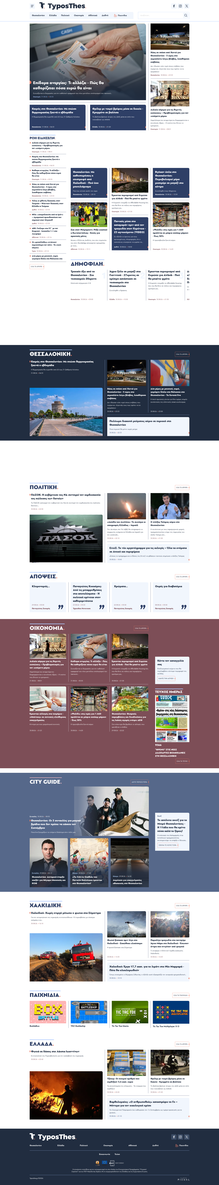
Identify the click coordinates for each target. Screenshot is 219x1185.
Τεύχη (117, 1154)
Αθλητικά (92, 15)
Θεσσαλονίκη (38, 15)
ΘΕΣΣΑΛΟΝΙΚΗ (50, 354)
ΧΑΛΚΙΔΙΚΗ (45, 905)
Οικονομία (79, 15)
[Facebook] (174, 6)
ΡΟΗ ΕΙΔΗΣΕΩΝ (42, 138)
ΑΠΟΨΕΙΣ (43, 576)
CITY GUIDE (45, 782)
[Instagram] (180, 6)
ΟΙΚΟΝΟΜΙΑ (46, 628)
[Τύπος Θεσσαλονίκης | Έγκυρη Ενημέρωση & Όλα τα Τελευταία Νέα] (62, 6)
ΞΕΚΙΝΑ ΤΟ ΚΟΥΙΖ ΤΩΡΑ (167, 845)
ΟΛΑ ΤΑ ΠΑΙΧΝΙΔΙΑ (180, 995)
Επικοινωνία (104, 1154)
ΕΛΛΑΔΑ (41, 1044)
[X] (186, 6)
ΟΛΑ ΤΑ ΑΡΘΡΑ (36, 266)
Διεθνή (105, 15)
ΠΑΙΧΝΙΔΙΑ (44, 995)
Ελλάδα (53, 15)
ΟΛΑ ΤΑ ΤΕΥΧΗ (182, 761)
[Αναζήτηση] (185, 15)
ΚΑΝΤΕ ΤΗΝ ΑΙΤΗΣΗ (166, 678)
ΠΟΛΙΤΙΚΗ (43, 487)
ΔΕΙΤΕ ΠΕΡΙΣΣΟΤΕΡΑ (139, 782)
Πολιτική (65, 15)
